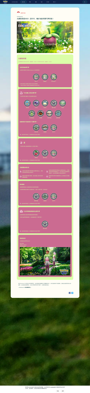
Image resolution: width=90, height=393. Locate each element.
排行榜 (48, 1)
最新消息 (23, 1)
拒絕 (58, 391)
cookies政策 (53, 387)
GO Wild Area (15, 1)
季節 (30, 1)
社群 (41, 1)
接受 (63, 391)
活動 (36, 1)
